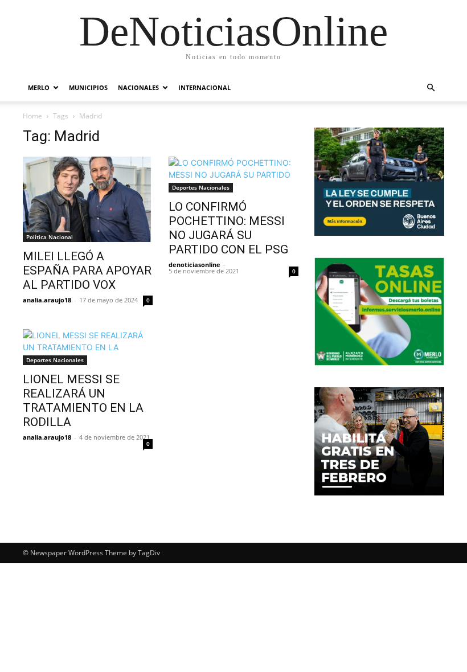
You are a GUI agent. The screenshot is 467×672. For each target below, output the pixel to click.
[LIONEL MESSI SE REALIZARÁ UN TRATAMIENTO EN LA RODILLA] (88, 347)
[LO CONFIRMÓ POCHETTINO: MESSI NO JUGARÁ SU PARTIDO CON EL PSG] (233, 174)
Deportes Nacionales (201, 187)
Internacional (204, 87)
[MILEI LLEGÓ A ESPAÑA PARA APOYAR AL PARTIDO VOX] (88, 199)
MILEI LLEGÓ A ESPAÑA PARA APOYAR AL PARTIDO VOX (87, 270)
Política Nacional (49, 237)
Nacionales (138, 87)
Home (32, 116)
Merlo (39, 87)
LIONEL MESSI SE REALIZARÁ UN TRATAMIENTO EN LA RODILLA (83, 400)
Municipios (88, 87)
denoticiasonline (194, 264)
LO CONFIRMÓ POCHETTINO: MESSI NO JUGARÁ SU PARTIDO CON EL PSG (228, 228)
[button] (430, 88)
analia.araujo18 (47, 300)
